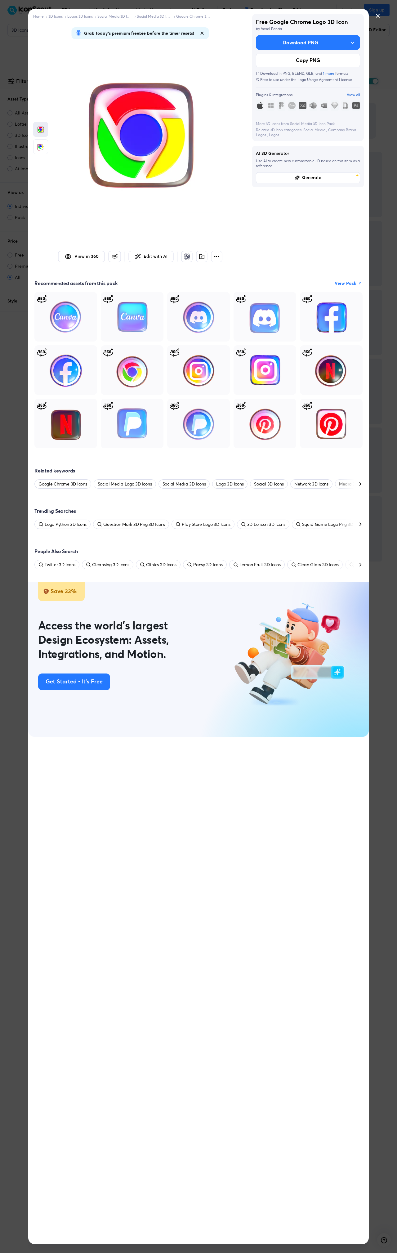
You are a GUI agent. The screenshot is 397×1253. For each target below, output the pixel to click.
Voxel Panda (271, 28)
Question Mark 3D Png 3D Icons (134, 524)
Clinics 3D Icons (161, 564)
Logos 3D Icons (80, 16)
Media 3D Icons (354, 484)
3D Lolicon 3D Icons (266, 524)
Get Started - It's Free (74, 682)
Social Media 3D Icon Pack (154, 16)
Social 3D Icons (268, 484)
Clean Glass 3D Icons (318, 564)
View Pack (345, 283)
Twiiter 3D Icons (60, 564)
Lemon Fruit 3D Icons (260, 564)
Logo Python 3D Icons (66, 524)
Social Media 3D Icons (114, 16)
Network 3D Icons (311, 484)
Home (38, 16)
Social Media (314, 130)
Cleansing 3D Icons (110, 564)
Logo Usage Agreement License (324, 79)
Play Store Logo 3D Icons (206, 524)
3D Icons (55, 16)
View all (353, 94)
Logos (274, 134)
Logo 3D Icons (229, 484)
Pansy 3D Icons (208, 564)
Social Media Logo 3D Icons (125, 484)
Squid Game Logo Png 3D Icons (333, 524)
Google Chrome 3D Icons (193, 16)
